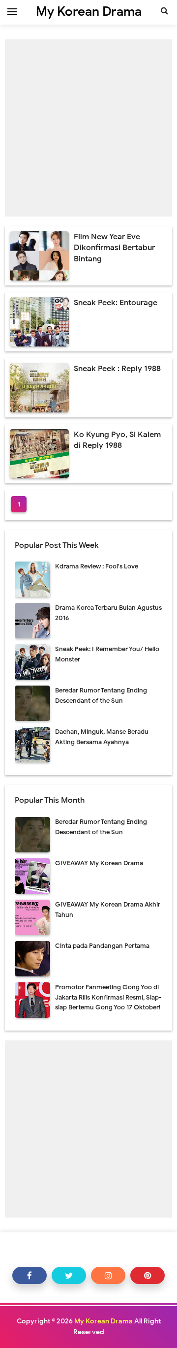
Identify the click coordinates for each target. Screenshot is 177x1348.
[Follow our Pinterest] (147, 1275)
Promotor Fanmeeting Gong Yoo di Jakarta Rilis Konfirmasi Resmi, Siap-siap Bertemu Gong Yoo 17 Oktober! (108, 997)
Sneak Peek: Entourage (115, 303)
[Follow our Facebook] (29, 1275)
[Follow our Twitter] (69, 1275)
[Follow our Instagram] (108, 1275)
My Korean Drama (103, 1321)
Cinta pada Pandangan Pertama (102, 945)
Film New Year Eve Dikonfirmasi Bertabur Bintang (114, 248)
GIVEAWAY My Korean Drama (99, 863)
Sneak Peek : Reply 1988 (117, 369)
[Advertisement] (88, 128)
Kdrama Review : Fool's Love (96, 566)
